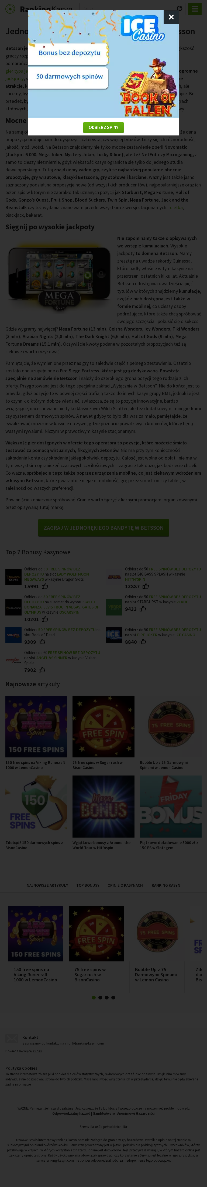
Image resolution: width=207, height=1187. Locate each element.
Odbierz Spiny (103, 127)
